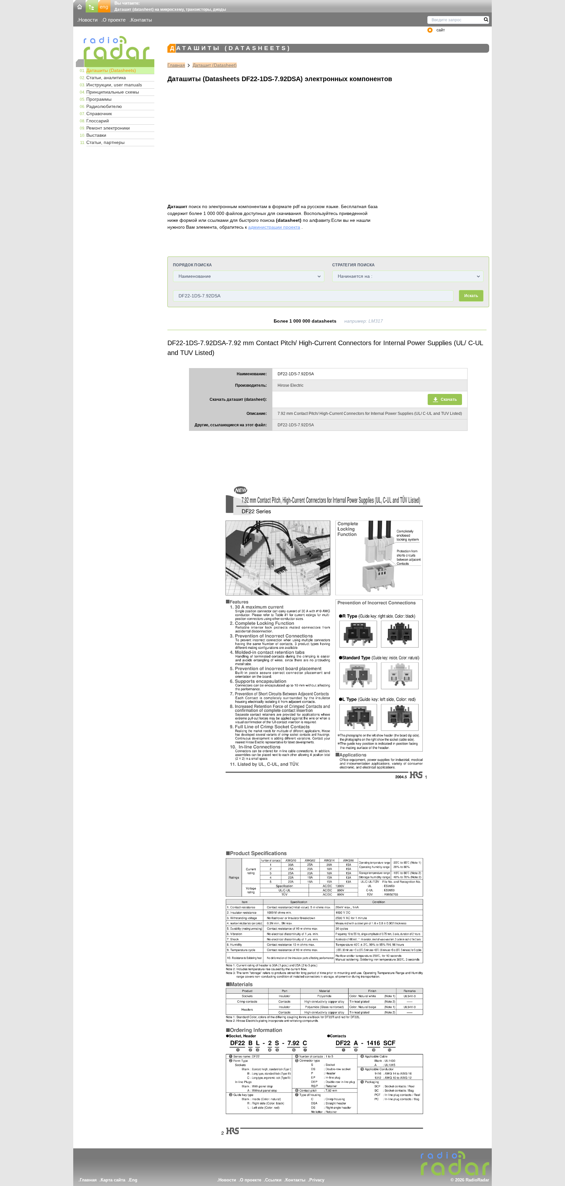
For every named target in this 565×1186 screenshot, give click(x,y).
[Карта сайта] (92, 5)
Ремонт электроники (108, 128)
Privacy (316, 1179)
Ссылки (273, 1179)
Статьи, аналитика (106, 77)
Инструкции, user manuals (114, 84)
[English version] (104, 5)
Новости (87, 20)
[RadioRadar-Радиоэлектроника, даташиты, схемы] (79, 5)
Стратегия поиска (353, 265)
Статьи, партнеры (105, 142)
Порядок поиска (192, 265)
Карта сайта (113, 1179)
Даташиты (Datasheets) (111, 70)
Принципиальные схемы (112, 92)
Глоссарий (97, 120)
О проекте (114, 20)
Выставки (96, 135)
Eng (133, 1179)
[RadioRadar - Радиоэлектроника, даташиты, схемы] (115, 47)
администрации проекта (274, 227)
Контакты (141, 20)
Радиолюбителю (104, 106)
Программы (98, 99)
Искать (471, 295)
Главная (176, 65)
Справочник (99, 113)
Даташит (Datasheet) (215, 65)
